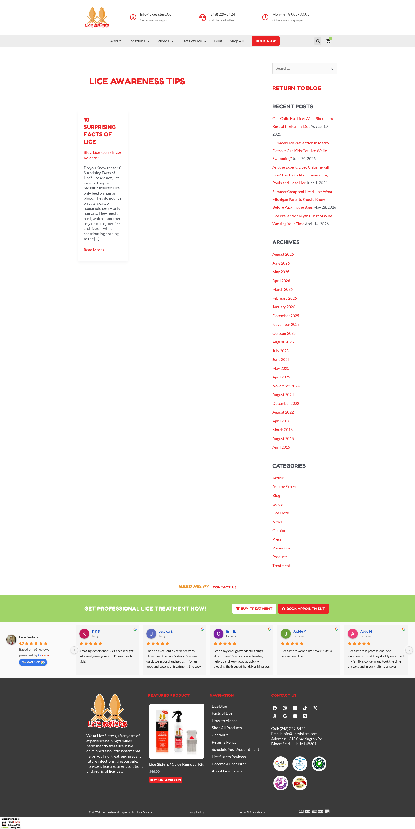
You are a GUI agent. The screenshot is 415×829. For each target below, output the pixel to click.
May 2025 (280, 368)
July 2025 (280, 350)
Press (277, 539)
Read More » (94, 249)
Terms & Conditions (251, 812)
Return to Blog (297, 88)
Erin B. (231, 631)
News (277, 521)
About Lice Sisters (227, 771)
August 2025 (283, 341)
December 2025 (285, 315)
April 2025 (281, 377)
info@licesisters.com (157, 14)
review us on (31, 662)
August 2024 (283, 394)
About (115, 41)
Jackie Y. (299, 631)
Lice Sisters (29, 637)
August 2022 (283, 412)
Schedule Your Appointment (235, 749)
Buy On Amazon (165, 780)
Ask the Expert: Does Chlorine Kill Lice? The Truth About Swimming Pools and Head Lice (300, 175)
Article (278, 477)
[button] (317, 41)
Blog (218, 41)
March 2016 (282, 429)
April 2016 (281, 421)
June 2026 (281, 263)
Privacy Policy (195, 812)
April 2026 (281, 280)
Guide (277, 504)
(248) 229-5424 (222, 14)
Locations (137, 41)
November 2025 (286, 324)
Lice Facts (101, 152)
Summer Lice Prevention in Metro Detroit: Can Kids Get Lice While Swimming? (300, 151)
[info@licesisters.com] (133, 17)
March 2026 (282, 289)
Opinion (279, 530)
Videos (163, 41)
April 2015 (281, 447)
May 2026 (280, 271)
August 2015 (283, 438)
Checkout (220, 734)
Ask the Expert (284, 486)
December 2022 (285, 403)
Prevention (281, 548)
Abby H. (366, 631)
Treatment (281, 565)
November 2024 (286, 385)
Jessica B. (166, 631)
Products (280, 556)
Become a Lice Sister (229, 763)
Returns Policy (224, 742)
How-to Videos (224, 720)
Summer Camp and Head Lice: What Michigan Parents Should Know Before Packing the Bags (302, 199)
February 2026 (284, 298)
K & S (96, 631)
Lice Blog (219, 706)
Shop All (237, 41)
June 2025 (281, 359)
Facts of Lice (191, 41)
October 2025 (284, 333)
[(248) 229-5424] (202, 17)
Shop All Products (227, 727)
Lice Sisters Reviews (229, 756)
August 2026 (283, 254)
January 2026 (283, 306)
